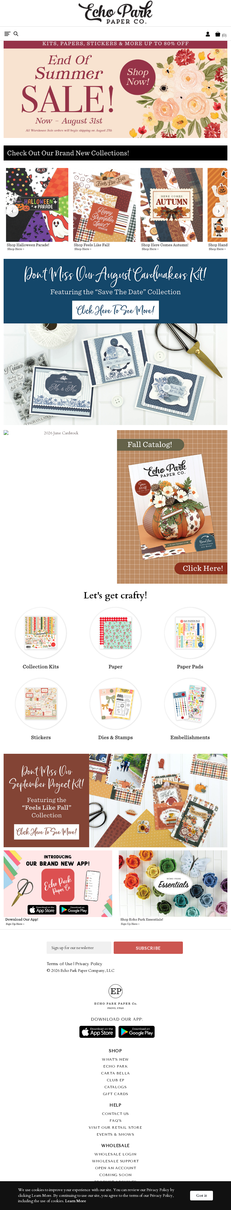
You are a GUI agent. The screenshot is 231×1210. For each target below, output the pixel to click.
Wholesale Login (115, 1154)
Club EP (115, 1080)
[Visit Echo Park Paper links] (58, 877)
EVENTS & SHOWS (115, 1134)
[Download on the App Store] (97, 1032)
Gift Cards (115, 1094)
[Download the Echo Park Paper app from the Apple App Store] (31, 910)
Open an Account (115, 1168)
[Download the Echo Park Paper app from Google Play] (84, 910)
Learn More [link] (75, 1201)
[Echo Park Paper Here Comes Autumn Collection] (171, 211)
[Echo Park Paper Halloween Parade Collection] (37, 211)
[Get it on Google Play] (137, 1032)
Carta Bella (115, 1073)
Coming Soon (115, 1175)
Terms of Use (59, 964)
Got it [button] (201, 1195)
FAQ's (115, 1121)
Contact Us (115, 1114)
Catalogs (115, 1087)
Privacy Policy (88, 964)
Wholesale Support (115, 1161)
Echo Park (115, 1066)
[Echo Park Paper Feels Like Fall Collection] (104, 211)
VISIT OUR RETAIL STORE (115, 1127)
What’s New (115, 1059)
